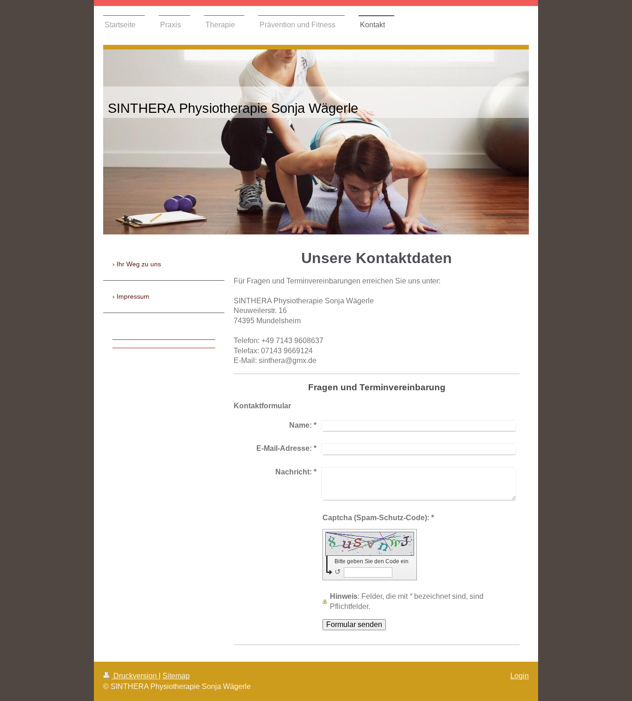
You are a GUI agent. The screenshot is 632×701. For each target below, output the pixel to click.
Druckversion (135, 676)
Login (519, 676)
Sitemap (176, 676)
